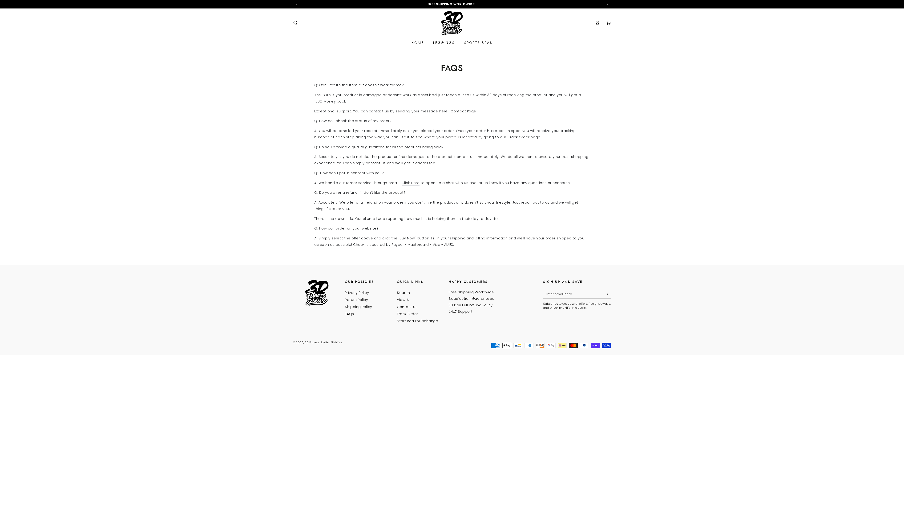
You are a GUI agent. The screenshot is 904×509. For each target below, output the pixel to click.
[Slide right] (607, 4)
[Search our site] (295, 23)
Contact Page (463, 111)
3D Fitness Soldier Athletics (324, 342)
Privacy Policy (357, 292)
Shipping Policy (358, 306)
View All (403, 299)
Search (403, 292)
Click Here (411, 183)
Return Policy (356, 299)
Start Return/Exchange (417, 321)
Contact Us (407, 306)
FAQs (349, 314)
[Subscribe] (608, 294)
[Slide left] (296, 4)
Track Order (518, 137)
